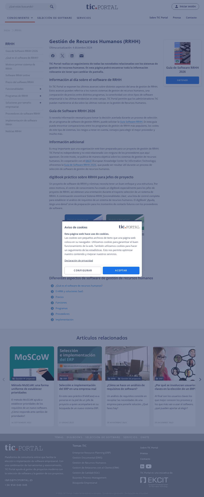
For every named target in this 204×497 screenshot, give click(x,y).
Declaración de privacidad (79, 260)
